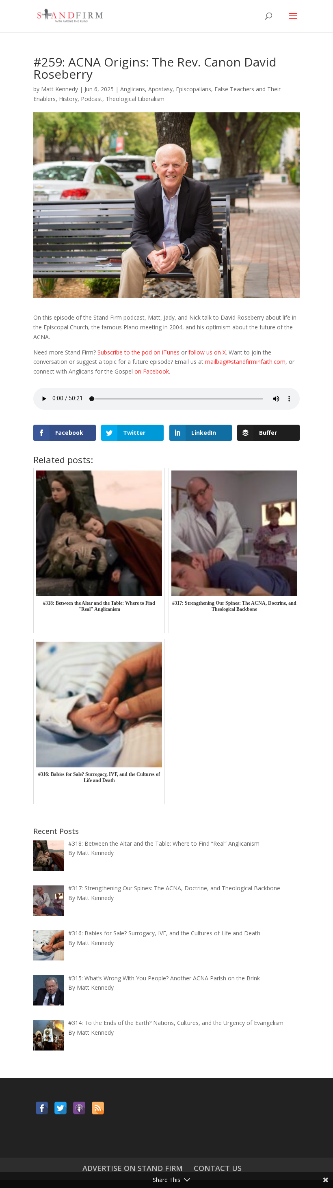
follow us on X (207, 352)
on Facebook (151, 371)
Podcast (91, 99)
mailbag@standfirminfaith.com (245, 361)
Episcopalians (193, 89)
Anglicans (132, 89)
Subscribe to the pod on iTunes (138, 352)
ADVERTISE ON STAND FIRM (132, 1168)
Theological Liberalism (135, 99)
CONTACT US (218, 1168)
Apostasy (160, 89)
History (68, 99)
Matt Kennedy (59, 89)
